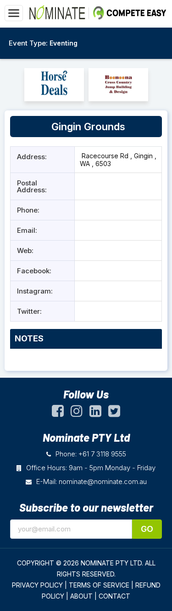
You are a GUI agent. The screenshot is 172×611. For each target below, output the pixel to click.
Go (147, 529)
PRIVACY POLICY (37, 585)
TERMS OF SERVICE (99, 585)
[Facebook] (58, 413)
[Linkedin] (95, 413)
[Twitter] (114, 413)
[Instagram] (77, 413)
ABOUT (81, 596)
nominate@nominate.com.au (103, 481)
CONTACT (114, 596)
